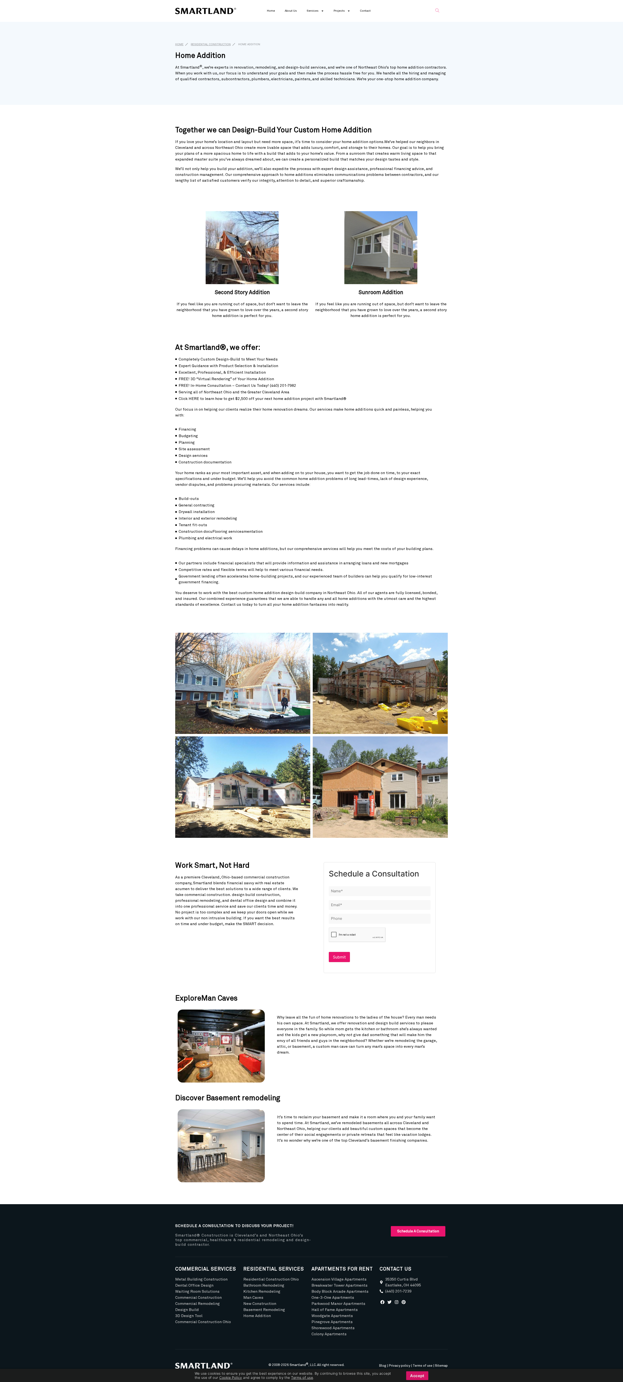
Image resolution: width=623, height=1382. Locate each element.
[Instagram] (397, 1302)
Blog (382, 1365)
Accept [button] (417, 1375)
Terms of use (422, 1365)
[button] (437, 11)
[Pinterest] (403, 1302)
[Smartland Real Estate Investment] (205, 1366)
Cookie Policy (230, 1377)
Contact (365, 10)
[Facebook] (382, 1302)
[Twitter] (390, 1302)
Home (271, 10)
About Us (291, 10)
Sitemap (441, 1365)
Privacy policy (399, 1365)
